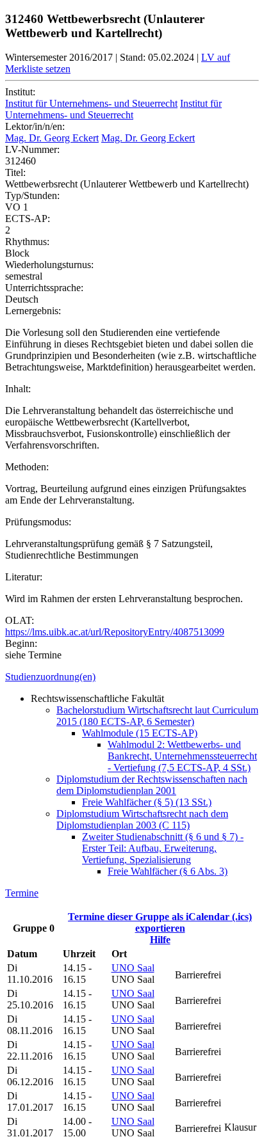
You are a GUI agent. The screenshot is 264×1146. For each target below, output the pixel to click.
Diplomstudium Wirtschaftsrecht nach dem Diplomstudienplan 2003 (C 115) (142, 819)
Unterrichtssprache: (44, 287)
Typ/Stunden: (32, 195)
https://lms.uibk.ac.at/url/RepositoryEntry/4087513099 (114, 631)
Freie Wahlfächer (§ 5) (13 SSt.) (146, 802)
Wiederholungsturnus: (49, 264)
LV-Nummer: (32, 149)
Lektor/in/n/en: (35, 126)
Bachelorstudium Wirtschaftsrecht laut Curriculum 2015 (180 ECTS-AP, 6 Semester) (157, 715)
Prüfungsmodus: (38, 521)
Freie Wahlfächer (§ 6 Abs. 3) (167, 871)
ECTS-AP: (27, 218)
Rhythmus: (27, 241)
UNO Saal (132, 967)
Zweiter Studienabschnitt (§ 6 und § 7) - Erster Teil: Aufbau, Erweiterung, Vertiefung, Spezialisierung (162, 848)
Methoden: (27, 466)
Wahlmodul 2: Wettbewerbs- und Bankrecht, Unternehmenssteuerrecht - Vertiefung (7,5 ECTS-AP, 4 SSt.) (182, 756)
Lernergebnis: (33, 310)
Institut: (20, 91)
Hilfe (160, 939)
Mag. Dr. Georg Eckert (52, 137)
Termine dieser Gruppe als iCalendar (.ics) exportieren (160, 922)
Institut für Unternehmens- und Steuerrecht (91, 103)
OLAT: (19, 620)
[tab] (132, 677)
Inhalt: (18, 388)
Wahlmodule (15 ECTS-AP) (139, 733)
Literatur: (23, 576)
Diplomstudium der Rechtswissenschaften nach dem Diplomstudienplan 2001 (151, 785)
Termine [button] (21, 892)
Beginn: (21, 643)
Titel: (15, 172)
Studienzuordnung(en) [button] (50, 676)
